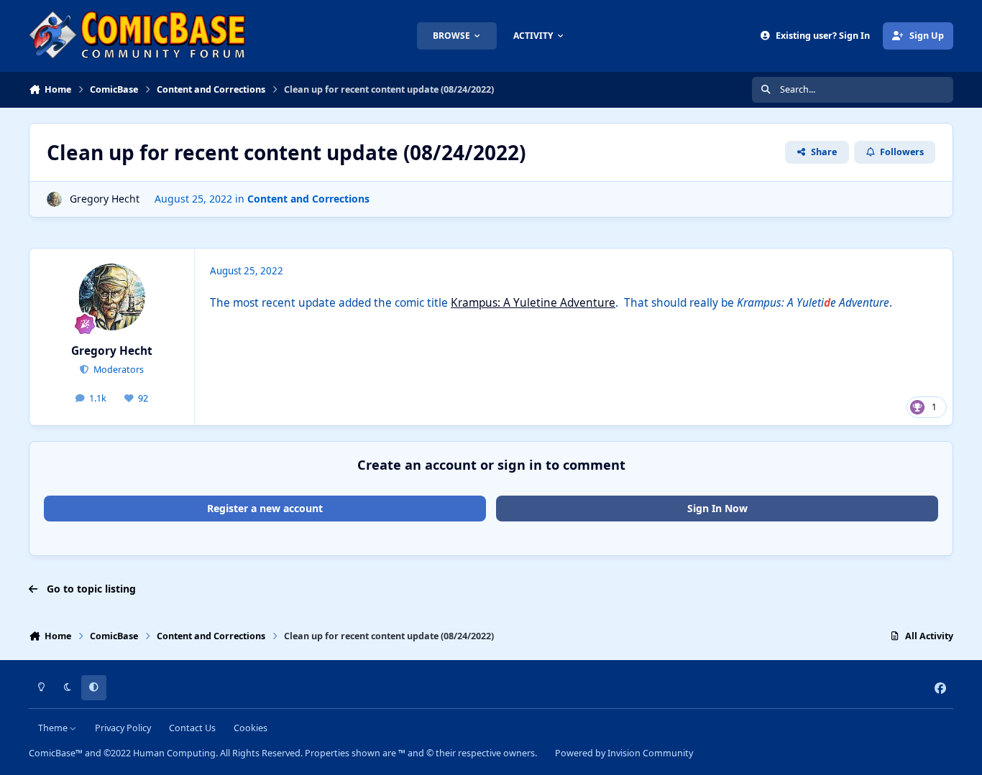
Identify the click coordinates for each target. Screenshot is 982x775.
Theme (54, 728)
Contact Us (192, 728)
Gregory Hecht (104, 198)
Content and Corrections (308, 198)
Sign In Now (717, 508)
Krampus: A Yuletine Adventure (533, 302)
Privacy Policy (123, 728)
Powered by (624, 753)
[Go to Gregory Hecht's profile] (54, 199)
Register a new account (265, 508)
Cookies (250, 728)
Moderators (117, 369)
